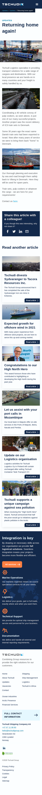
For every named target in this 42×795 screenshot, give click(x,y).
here (15, 201)
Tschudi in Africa (29, 686)
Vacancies (6, 686)
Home (4, 674)
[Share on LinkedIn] (20, 231)
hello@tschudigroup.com (12, 731)
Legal (4, 777)
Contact (5, 690)
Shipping (26, 674)
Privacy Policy (8, 766)
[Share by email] (27, 231)
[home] (13, 4)
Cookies (5, 774)
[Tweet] (14, 231)
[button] (37, 4)
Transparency (8, 770)
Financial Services (10, 705)
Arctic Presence (9, 700)
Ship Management (30, 678)
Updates (5, 10)
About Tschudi (8, 678)
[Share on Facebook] (7, 231)
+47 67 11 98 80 (9, 727)
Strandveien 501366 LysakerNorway (8, 737)
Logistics (26, 682)
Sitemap (5, 781)
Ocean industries (9, 696)
